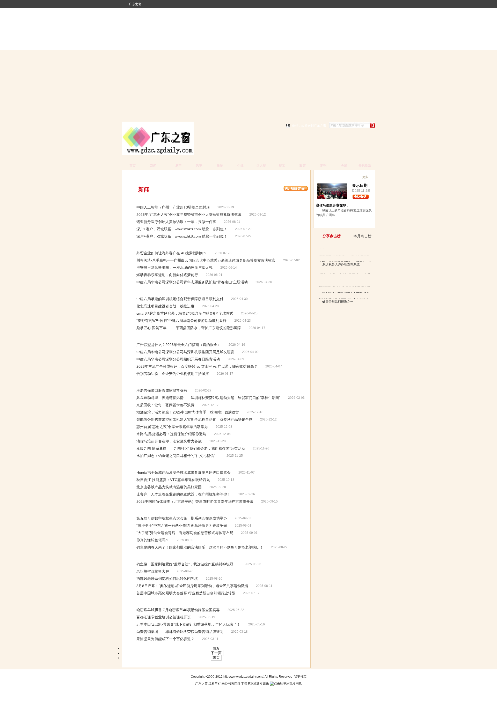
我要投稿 (300, 676)
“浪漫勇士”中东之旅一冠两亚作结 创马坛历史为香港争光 (181, 525)
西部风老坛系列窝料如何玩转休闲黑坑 (167, 579)
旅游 (220, 165)
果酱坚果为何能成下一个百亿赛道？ (165, 639)
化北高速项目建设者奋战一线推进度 (165, 306)
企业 (240, 165)
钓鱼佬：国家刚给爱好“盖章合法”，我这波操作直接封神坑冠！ (186, 564)
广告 (147, 176)
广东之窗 (135, 4)
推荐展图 (325, 176)
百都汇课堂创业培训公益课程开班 (163, 617)
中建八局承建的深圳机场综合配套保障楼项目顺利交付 (179, 299)
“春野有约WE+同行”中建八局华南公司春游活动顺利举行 (181, 321)
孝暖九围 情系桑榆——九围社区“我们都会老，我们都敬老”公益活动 (190, 448)
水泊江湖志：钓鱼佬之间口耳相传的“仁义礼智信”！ (177, 456)
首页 (132, 165)
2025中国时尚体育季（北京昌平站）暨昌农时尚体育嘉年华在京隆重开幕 (194, 501)
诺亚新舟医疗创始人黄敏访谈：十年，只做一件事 (176, 222)
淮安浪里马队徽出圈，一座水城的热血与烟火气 (174, 267)
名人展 (261, 165)
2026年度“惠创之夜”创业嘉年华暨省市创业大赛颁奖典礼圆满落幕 (189, 214)
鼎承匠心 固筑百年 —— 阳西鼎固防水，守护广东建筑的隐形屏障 (188, 328)
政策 (302, 165)
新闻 (153, 165)
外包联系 (365, 165)
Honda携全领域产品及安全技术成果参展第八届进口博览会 (183, 472)
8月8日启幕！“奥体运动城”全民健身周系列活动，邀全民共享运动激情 (192, 586)
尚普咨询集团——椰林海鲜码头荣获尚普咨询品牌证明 (179, 632)
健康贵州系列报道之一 (337, 302)
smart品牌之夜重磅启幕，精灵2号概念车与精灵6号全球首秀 (184, 313)
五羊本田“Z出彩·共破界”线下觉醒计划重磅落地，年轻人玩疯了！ (188, 624)
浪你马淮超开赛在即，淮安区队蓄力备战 (169, 441)
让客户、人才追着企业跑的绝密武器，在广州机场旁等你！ (183, 494)
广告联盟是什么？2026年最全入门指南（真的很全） (178, 345)
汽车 (199, 165)
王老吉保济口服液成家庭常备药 (161, 390)
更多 (365, 177)
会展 (344, 165)
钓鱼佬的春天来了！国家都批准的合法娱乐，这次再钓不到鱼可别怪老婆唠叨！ (199, 547)
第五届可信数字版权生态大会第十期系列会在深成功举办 (181, 518)
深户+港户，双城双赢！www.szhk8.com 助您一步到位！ (181, 229)
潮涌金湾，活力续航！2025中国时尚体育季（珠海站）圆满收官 (187, 412)
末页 (216, 657)
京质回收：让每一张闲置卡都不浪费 (165, 405)
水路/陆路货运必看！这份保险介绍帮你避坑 (171, 434)
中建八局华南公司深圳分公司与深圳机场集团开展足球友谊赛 (185, 352)
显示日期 (360, 185)
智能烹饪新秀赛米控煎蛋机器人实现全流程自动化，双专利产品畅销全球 (194, 419)
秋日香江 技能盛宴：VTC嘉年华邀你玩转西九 (173, 480)
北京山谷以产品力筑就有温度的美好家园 (169, 487)
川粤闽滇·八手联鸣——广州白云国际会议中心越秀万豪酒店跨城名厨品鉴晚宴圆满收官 (205, 260)
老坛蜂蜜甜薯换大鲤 (152, 571)
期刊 (323, 165)
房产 (178, 165)
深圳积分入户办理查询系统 (341, 264)
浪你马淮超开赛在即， (332, 205)
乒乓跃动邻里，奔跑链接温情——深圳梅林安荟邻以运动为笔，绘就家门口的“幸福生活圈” (208, 398)
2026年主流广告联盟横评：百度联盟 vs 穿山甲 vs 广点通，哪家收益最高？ (197, 366)
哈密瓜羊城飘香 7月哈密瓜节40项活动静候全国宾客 (178, 610)
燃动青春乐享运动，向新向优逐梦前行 (167, 275)
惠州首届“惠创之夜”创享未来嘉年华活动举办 (172, 427)
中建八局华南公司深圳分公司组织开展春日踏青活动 (178, 359)
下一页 (216, 653)
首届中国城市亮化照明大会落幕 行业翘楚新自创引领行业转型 (185, 593)
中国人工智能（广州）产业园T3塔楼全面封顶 (173, 207)
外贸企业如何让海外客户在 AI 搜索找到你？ (171, 253)
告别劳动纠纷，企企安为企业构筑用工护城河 (172, 374)
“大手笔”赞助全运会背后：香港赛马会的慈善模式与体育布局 (184, 533)
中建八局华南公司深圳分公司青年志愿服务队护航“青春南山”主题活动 (192, 282)
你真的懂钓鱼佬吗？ (152, 540)
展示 (282, 165)
